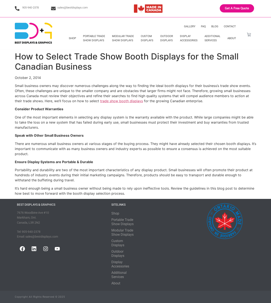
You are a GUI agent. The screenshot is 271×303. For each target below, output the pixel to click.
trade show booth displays (121, 101)
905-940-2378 (30, 7)
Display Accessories (189, 38)
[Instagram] (45, 248)
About (231, 38)
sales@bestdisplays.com (72, 7)
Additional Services (212, 38)
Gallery (189, 26)
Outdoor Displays (166, 38)
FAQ (203, 26)
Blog (214, 26)
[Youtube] (57, 248)
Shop (72, 38)
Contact (230, 26)
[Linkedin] (34, 248)
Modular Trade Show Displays (123, 38)
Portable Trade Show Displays (94, 38)
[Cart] (249, 34)
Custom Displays (147, 38)
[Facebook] (22, 248)
